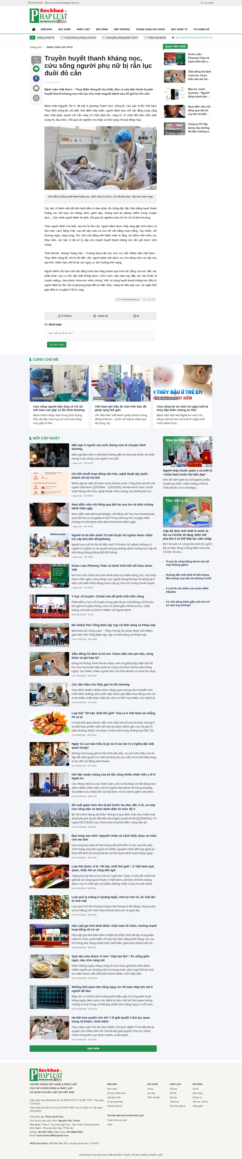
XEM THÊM (93, 1048)
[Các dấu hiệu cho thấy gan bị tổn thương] (49, 694)
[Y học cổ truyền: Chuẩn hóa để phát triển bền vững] (49, 606)
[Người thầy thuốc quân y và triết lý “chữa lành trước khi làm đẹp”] (187, 451)
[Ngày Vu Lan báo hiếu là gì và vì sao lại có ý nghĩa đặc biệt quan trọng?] (49, 754)
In (137, 316)
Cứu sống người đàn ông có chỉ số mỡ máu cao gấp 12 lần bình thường (59, 408)
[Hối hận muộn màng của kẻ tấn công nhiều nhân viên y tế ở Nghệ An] (49, 784)
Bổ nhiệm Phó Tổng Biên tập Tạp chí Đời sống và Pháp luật (113, 625)
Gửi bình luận (56, 344)
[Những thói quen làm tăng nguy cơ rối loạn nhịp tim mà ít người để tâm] (49, 997)
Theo (135, 299)
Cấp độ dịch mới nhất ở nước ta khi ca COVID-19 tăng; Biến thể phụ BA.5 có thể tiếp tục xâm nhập (187, 534)
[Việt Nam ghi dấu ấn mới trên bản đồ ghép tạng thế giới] (121, 383)
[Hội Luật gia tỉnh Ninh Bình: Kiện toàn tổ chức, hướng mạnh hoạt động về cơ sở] (49, 936)
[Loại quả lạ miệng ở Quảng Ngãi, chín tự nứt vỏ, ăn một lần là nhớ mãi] (49, 907)
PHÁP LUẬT (92, 796)
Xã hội (91, 614)
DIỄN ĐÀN (92, 827)
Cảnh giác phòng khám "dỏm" (109, 37)
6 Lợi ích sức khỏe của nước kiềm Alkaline (187, 590)
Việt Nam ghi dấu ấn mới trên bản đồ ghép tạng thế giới (121, 408)
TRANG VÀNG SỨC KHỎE (42, 398)
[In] (36, 98)
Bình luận (36, 60)
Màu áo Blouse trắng (183, 440)
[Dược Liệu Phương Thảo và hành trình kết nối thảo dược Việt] (49, 576)
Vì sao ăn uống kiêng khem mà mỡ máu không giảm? (187, 563)
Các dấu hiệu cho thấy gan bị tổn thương (101, 684)
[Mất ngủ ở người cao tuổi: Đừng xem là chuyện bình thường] (49, 455)
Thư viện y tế (177, 500)
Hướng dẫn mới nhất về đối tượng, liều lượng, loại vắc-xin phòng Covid (188, 576)
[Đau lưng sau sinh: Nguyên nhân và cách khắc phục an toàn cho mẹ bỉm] (49, 846)
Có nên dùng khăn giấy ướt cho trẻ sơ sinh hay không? (188, 603)
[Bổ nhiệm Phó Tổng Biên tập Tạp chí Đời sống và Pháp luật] (49, 635)
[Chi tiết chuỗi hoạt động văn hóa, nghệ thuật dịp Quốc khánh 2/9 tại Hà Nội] (49, 484)
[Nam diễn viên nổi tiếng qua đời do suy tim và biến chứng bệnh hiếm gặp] (49, 514)
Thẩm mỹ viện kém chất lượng (152, 37)
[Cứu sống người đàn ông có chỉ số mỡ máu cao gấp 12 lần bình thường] (59, 383)
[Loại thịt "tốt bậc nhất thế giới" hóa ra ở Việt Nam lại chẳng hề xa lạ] (49, 723)
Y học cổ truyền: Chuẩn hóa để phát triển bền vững (108, 596)
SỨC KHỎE (88, 463)
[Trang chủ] (34, 29)
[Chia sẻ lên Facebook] (36, 78)
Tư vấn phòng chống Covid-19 (67, 37)
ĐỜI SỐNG (88, 496)
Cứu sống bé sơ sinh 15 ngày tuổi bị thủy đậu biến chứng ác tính (182, 408)
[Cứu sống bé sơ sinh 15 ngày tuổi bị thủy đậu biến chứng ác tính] (182, 383)
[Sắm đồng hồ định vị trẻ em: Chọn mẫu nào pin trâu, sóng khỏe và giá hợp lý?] (49, 664)
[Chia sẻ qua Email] (36, 88)
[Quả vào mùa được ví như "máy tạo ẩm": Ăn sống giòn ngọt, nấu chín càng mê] (49, 966)
